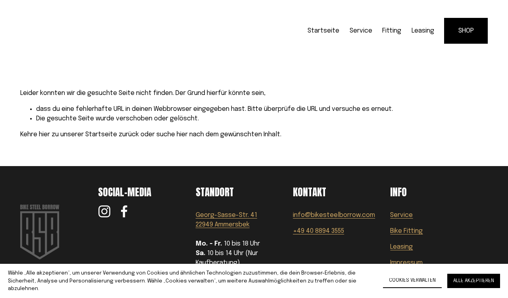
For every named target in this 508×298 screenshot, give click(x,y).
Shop (466, 30)
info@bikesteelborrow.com (334, 215)
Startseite (323, 30)
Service (361, 30)
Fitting (391, 30)
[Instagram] (104, 211)
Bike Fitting (406, 231)
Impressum (406, 262)
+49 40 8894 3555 (318, 231)
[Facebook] (124, 211)
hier (44, 134)
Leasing (423, 30)
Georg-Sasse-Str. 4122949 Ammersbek (226, 220)
